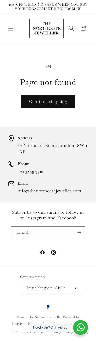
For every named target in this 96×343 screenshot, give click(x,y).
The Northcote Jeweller (45, 317)
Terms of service (24, 332)
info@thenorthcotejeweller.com (49, 191)
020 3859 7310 (30, 171)
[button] (11, 28)
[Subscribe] (79, 232)
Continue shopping (48, 101)
